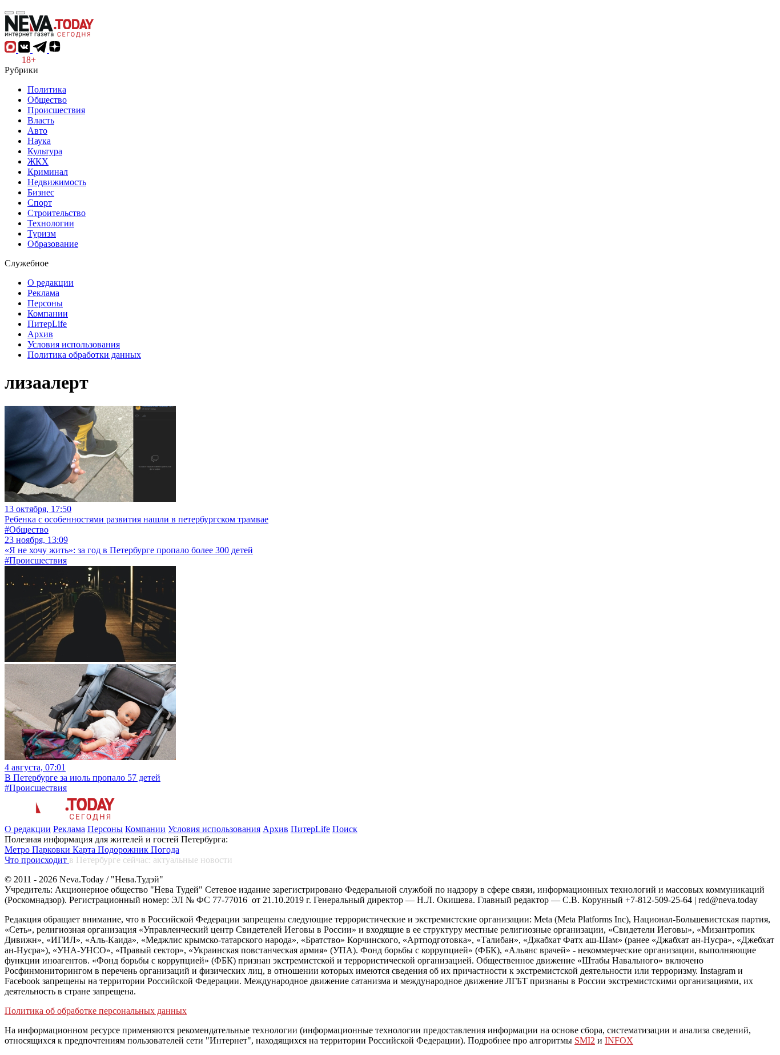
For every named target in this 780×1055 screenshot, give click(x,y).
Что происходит (37, 860)
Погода (165, 849)
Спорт (39, 202)
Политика (46, 89)
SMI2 (584, 1040)
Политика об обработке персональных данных (96, 1011)
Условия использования (73, 344)
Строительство (56, 213)
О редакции (50, 282)
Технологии (50, 223)
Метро (18, 849)
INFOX (619, 1040)
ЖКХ (38, 161)
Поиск (344, 829)
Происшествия (56, 110)
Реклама (43, 293)
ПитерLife (47, 324)
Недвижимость (56, 182)
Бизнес (40, 192)
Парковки (52, 849)
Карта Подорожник (112, 849)
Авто (37, 130)
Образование (52, 244)
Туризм (41, 233)
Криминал (47, 172)
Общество (47, 100)
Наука (39, 141)
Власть (40, 120)
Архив (40, 334)
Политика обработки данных (84, 354)
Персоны (45, 303)
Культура (44, 151)
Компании (47, 313)
